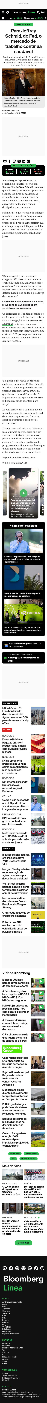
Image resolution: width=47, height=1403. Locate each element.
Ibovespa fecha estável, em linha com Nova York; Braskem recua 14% (16, 859)
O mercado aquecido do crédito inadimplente (16, 914)
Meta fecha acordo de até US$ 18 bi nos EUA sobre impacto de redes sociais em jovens (15, 838)
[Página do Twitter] (11, 1268)
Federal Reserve (31, 1154)
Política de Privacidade (10, 1378)
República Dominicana (10, 1334)
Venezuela (6, 1313)
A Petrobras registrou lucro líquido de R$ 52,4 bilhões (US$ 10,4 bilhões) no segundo (15, 996)
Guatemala (6, 1331)
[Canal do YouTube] (17, 1268)
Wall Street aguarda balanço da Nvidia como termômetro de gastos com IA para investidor (15, 888)
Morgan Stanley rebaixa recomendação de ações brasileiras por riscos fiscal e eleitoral (16, 874)
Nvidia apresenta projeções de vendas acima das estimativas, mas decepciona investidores (22, 630)
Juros (13, 1159)
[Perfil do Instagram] (23, 1268)
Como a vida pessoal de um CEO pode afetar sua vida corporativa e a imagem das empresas (22, 559)
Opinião (5, 1359)
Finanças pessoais (9, 1357)
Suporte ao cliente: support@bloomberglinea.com (21, 1394)
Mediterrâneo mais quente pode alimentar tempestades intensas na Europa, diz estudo (15, 1094)
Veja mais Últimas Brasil (23, 525)
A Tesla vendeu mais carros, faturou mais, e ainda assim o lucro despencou (15, 1025)
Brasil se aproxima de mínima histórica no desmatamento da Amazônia (14, 1123)
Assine (5, 1373)
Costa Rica (6, 1327)
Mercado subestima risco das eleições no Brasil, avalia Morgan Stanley (14, 903)
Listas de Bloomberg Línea (12, 1348)
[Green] (23, 1049)
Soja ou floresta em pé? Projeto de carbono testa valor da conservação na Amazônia (15, 1078)
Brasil (4, 1304)
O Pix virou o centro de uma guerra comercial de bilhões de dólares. (15, 1037)
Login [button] (43, 12)
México (5, 1306)
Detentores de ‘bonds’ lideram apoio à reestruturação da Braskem (22, 594)
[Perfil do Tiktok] (36, 1268)
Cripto (4, 1364)
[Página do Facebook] (5, 1268)
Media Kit (6, 1380)
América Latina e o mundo (12, 1302)
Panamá (5, 1322)
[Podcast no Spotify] (42, 1268)
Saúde (4, 1361)
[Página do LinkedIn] (30, 1268)
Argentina (6, 1309)
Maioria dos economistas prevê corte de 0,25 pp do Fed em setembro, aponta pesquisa (22, 305)
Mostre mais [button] (23, 1243)
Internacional (23, 24)
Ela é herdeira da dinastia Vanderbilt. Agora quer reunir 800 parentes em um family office (15, 717)
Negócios (6, 1343)
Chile (4, 1315)
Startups (5, 1352)
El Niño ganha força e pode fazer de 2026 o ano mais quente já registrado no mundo (14, 1109)
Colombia (6, 1311)
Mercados (6, 1346)
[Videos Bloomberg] (23, 973)
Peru (4, 1318)
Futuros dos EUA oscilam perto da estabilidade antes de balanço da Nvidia (14, 927)
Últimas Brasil (15, 1154)
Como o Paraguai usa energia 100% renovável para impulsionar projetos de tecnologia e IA (15, 1139)
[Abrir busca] (38, 12)
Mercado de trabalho (28, 1159)
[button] (5, 161)
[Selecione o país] (7, 12)
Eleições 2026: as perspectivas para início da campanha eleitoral (16, 983)
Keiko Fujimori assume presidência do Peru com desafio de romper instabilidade (15, 1010)
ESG (4, 1355)
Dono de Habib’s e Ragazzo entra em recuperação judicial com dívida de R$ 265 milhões (14, 745)
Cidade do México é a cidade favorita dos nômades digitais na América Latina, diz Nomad (34, 1226)
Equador (5, 1320)
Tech (4, 1350)
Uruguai (5, 1325)
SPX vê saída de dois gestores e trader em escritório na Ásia (14, 821)
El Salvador (6, 1329)
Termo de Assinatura (10, 1376)
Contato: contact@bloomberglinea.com (17, 1392)
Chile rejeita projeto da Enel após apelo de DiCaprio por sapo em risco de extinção (15, 1062)
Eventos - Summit (9, 1390)
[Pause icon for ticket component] (2, 18)
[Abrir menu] (3, 12)
